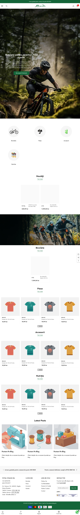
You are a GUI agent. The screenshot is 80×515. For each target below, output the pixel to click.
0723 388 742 (16, 490)
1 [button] (38, 326)
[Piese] (40, 131)
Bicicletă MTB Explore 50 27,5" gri (54, 205)
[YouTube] (11, 499)
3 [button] (41, 326)
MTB (42, 206)
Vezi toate (40, 179)
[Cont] (73, 6)
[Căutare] (7, 6)
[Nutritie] (13, 154)
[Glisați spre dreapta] (76, 470)
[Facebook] (2, 499)
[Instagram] (5, 499)
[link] (20, 470)
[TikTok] (8, 499)
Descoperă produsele (21, 73)
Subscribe (73, 488)
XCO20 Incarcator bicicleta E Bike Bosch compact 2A (33, 205)
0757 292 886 (15, 492)
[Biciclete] (13, 131)
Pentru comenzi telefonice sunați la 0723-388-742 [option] (40, 1)
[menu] (2, 6)
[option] (30, 198)
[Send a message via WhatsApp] (77, 512)
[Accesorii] (66, 131)
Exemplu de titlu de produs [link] (8, 319)
